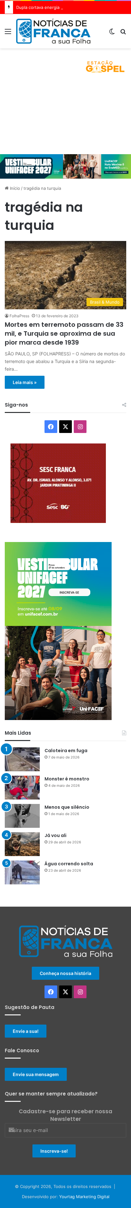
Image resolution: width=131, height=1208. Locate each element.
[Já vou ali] (22, 844)
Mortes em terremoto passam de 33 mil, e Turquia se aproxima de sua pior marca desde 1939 (64, 333)
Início (14, 188)
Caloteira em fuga (66, 750)
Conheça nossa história (65, 973)
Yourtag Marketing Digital (84, 1196)
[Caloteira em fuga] (22, 759)
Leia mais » (25, 382)
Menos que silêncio (67, 807)
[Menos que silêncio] (22, 816)
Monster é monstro (67, 779)
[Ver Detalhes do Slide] (65, 64)
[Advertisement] (65, 117)
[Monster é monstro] (22, 788)
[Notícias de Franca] (53, 31)
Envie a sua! (25, 1031)
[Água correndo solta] (22, 872)
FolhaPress (19, 315)
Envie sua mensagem (36, 1074)
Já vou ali (55, 835)
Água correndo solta (69, 864)
